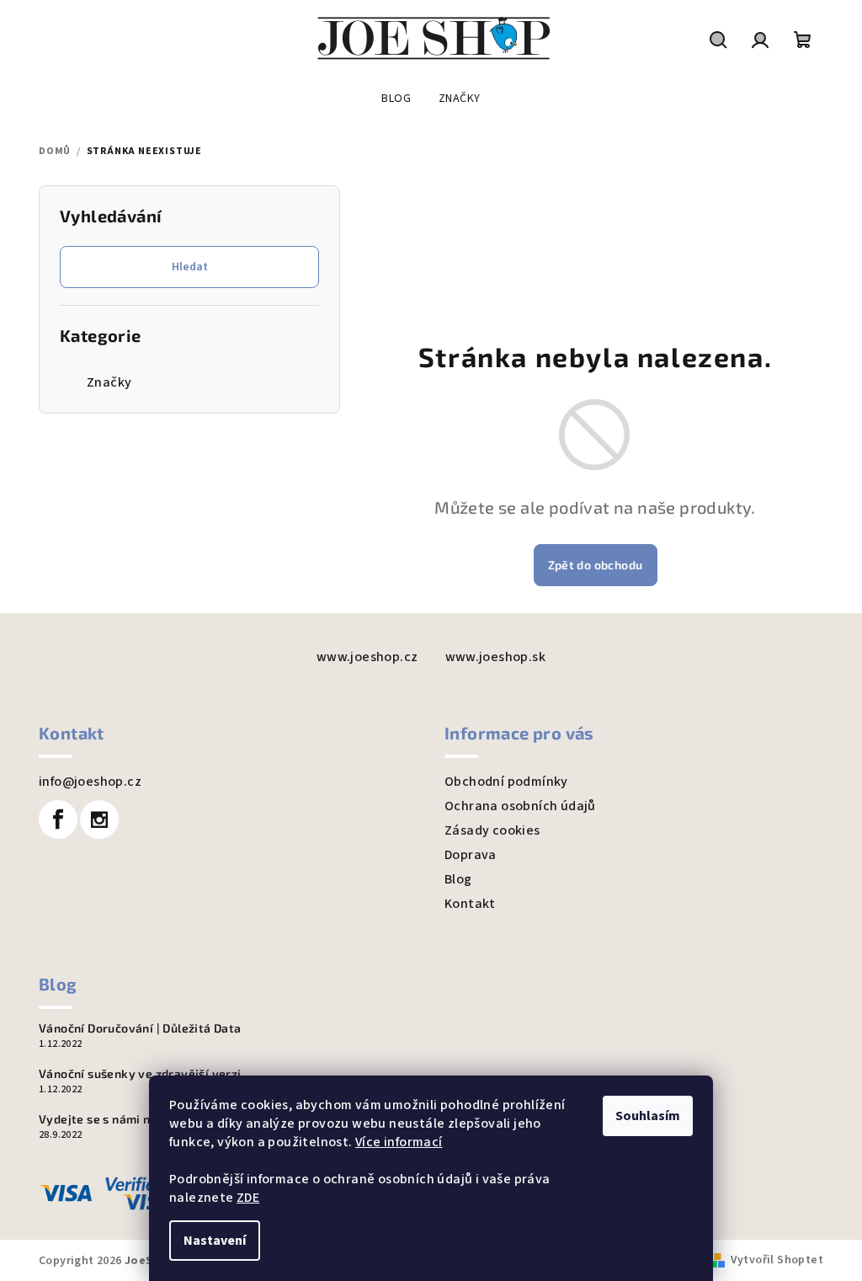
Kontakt (470, 903)
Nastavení (215, 1240)
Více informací (399, 1142)
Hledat (190, 267)
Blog (458, 879)
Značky (109, 382)
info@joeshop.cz (90, 781)
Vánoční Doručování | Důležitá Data (140, 1028)
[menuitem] (396, 98)
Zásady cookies (492, 830)
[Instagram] (99, 819)
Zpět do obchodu (595, 565)
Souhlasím (647, 1116)
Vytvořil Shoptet (777, 1260)
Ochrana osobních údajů (520, 806)
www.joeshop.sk (495, 657)
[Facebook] (58, 819)
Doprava (470, 855)
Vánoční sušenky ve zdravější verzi (140, 1074)
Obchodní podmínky (506, 781)
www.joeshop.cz (367, 657)
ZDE (248, 1197)
